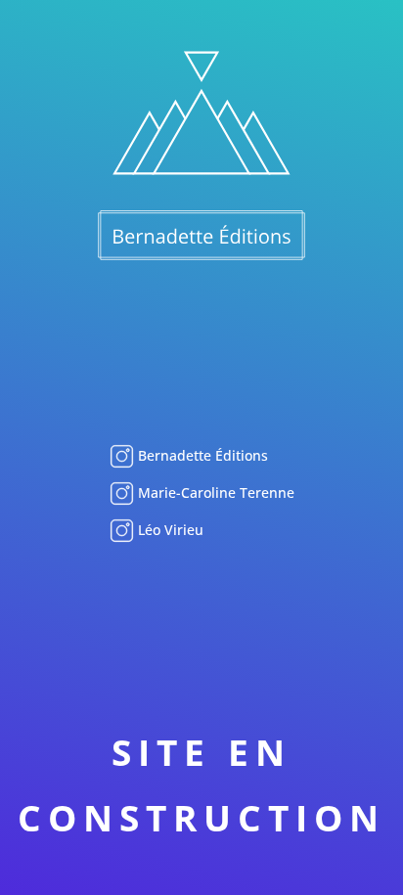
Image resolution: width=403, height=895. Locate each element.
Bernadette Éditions (201, 455)
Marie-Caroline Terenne (214, 492)
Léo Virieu (168, 529)
